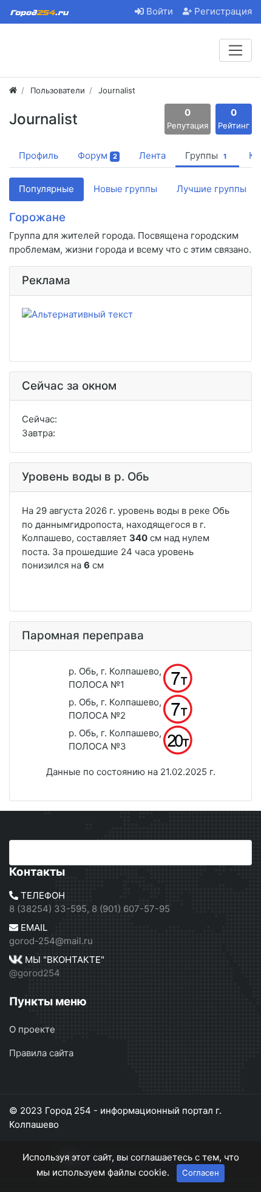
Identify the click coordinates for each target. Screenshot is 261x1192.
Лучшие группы (211, 189)
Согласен (200, 1172)
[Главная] (13, 90)
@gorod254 (34, 973)
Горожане (37, 217)
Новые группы (125, 189)
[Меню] (235, 50)
